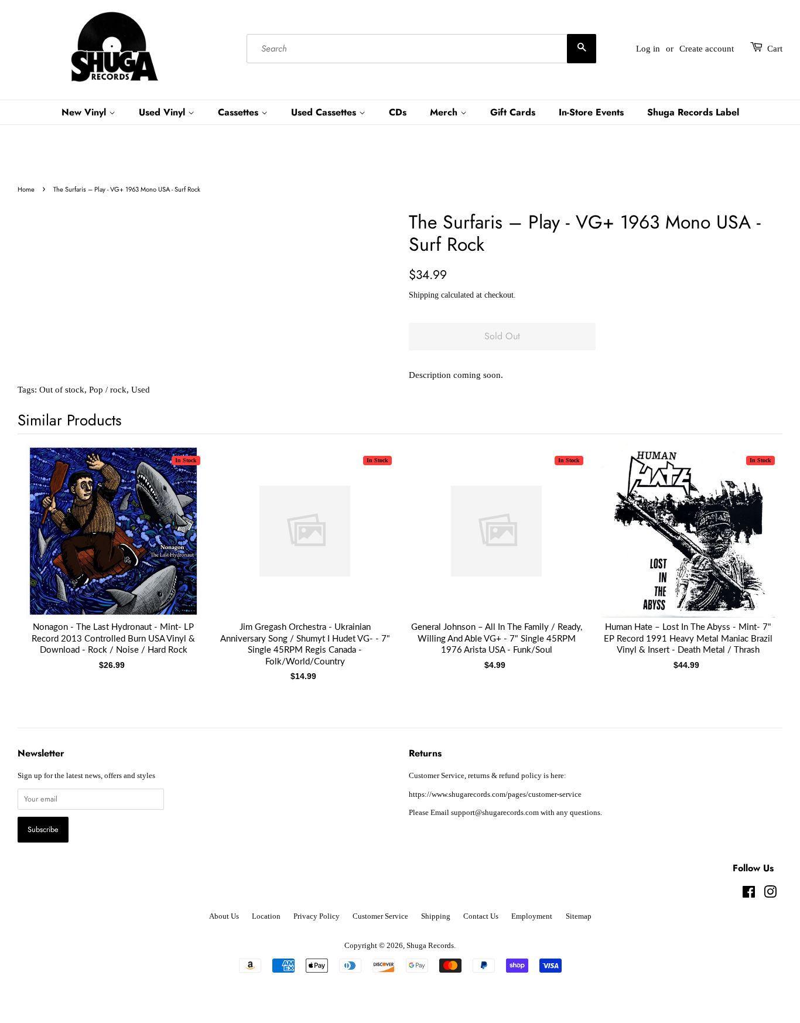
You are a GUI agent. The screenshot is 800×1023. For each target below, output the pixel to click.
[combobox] (421, 48)
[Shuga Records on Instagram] (770, 895)
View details (113, 542)
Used (140, 389)
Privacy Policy (316, 916)
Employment (531, 916)
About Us (224, 916)
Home (26, 189)
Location (266, 916)
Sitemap (579, 916)
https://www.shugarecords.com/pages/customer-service (495, 794)
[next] (754, 543)
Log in (648, 48)
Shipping (424, 295)
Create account (706, 48)
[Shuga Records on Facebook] (748, 895)
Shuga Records (430, 946)
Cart (774, 48)
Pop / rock (108, 389)
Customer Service (380, 916)
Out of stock (61, 389)
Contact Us (480, 916)
